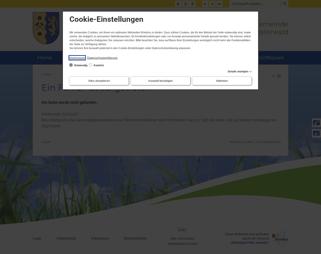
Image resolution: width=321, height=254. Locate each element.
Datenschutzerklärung (102, 58)
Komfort (98, 65)
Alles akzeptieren (99, 80)
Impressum (77, 58)
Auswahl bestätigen (160, 80)
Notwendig (81, 65)
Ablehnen (222, 80)
